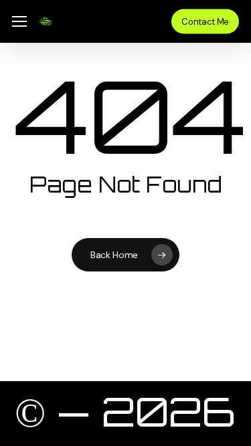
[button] (19, 22)
